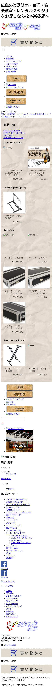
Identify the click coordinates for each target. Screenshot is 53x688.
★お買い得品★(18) (14, 502)
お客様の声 (11, 614)
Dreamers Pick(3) (13, 507)
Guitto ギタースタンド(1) (14, 133)
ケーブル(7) (11, 545)
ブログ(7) (10, 489)
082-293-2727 (10, 645)
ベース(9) (10, 517)
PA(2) (8, 553)
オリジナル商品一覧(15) (16, 499)
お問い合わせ (12, 69)
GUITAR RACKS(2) (11, 130)
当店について (12, 66)
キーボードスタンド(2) (13, 138)
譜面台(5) (10, 558)
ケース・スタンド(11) (15, 533)
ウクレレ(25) (11, 520)
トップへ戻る (7, 586)
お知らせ (10, 611)
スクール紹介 (12, 64)
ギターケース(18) (13, 530)
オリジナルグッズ (14, 606)
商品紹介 (10, 58)
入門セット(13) (12, 510)
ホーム (9, 56)
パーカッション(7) (14, 550)
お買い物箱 (11, 71)
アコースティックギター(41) (18, 512)
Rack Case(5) (8, 135)
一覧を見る (6, 479)
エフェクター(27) (13, 525)
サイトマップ (12, 616)
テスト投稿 (11, 474)
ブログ (9, 609)
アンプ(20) (10, 523)
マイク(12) (10, 555)
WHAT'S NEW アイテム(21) (18, 505)
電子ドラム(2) (12, 548)
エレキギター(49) (13, 515)
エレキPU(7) (11, 528)
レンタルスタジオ (14, 61)
